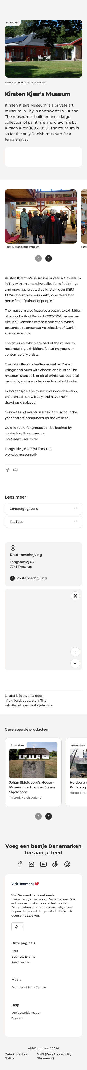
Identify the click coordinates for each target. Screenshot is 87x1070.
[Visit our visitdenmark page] (43, 864)
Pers (14, 951)
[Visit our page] (31, 864)
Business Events (23, 956)
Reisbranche (20, 962)
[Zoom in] (75, 652)
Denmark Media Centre (28, 987)
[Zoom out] (75, 663)
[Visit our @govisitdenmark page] (55, 864)
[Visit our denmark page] (19, 864)
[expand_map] (75, 595)
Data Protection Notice (16, 1056)
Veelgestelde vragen (26, 1012)
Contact (17, 1018)
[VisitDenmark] (25, 884)
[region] (43, 629)
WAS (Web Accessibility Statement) (54, 1056)
